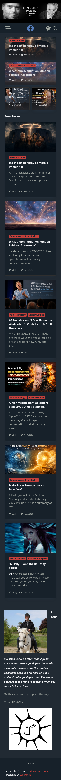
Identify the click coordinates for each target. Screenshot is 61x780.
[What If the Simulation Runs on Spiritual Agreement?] (30, 215)
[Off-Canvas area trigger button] (7, 28)
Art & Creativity (17, 558)
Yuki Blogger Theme (38, 771)
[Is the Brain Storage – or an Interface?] (30, 459)
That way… (30, 763)
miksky (14, 55)
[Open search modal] (55, 28)
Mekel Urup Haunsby (30, 9)
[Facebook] (30, 28)
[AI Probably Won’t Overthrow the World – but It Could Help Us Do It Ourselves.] (30, 294)
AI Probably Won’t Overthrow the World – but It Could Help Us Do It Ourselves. (30, 324)
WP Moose (25, 774)
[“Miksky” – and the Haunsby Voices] (30, 538)
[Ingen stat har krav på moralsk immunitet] (30, 137)
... (19, 184)
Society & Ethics (17, 40)
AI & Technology (18, 314)
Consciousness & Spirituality (22, 65)
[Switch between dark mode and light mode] (48, 28)
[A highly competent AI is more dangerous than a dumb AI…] (30, 377)
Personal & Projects (37, 558)
